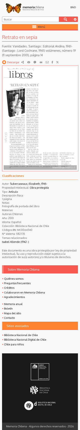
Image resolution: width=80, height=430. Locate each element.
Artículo (13, 191)
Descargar (13, 62)
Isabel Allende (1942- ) (15, 241)
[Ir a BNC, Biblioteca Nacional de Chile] (40, 390)
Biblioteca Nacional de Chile (21, 335)
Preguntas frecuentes (17, 283)
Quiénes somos (13, 278)
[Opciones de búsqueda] (75, 19)
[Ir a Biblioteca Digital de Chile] (40, 406)
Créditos (9, 287)
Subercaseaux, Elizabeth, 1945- (28, 183)
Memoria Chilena (24, 8)
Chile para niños (14, 344)
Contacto (9, 317)
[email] (47, 62)
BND (73, 7)
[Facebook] (52, 62)
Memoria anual (13, 304)
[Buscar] (65, 19)
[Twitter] (57, 62)
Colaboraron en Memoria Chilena (24, 292)
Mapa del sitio (12, 313)
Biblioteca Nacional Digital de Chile (25, 339)
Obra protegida (39, 187)
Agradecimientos (14, 297)
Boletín (8, 308)
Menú (41, 26)
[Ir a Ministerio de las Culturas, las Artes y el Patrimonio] (40, 372)
